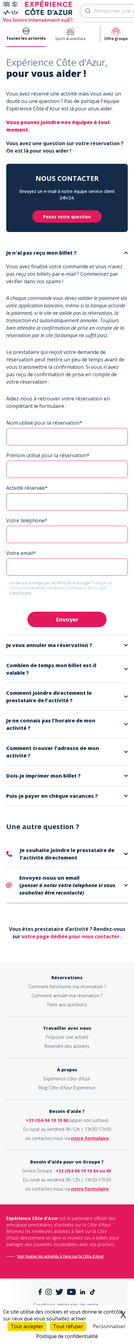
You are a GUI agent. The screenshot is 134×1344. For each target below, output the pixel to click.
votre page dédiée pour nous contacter (71, 936)
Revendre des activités (67, 1046)
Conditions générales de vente (65, 1305)
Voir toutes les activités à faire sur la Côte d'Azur (60, 1256)
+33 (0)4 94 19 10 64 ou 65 (83, 1171)
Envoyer (67, 619)
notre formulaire (90, 1138)
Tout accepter (27, 1326)
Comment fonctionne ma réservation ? (67, 986)
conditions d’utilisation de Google (76, 588)
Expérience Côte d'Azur (67, 1079)
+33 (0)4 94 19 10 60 (47, 1120)
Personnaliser (109, 1326)
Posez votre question (67, 217)
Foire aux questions (67, 1004)
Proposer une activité (67, 1037)
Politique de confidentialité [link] (67, 1336)
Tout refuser (68, 1326)
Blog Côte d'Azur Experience (67, 1088)
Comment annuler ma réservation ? (67, 995)
